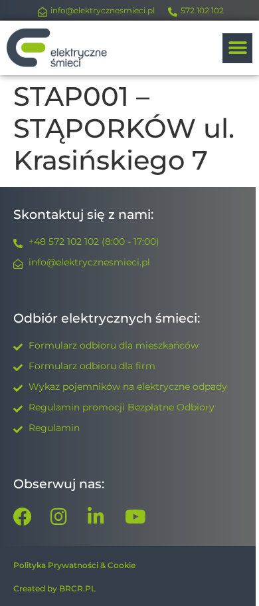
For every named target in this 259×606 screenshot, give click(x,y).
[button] (237, 48)
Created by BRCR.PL (54, 588)
